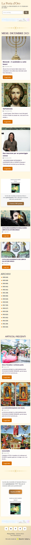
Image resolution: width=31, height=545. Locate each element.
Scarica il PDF (15, 492)
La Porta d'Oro (11, 3)
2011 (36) (5, 323)
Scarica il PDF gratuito (16, 203)
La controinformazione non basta (13, 408)
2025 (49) (5, 280)
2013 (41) (5, 317)
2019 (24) (5, 299)
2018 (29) (5, 302)
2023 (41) (5, 286)
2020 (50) (5, 296)
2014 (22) (5, 314)
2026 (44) (5, 277)
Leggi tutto (6, 236)
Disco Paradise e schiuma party (13, 365)
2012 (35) (5, 320)
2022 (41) (5, 289)
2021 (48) (5, 292)
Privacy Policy (11, 533)
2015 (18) (5, 311)
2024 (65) (5, 283)
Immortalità (6, 451)
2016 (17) (5, 308)
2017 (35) (5, 305)
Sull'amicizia (7, 109)
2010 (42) (5, 327)
